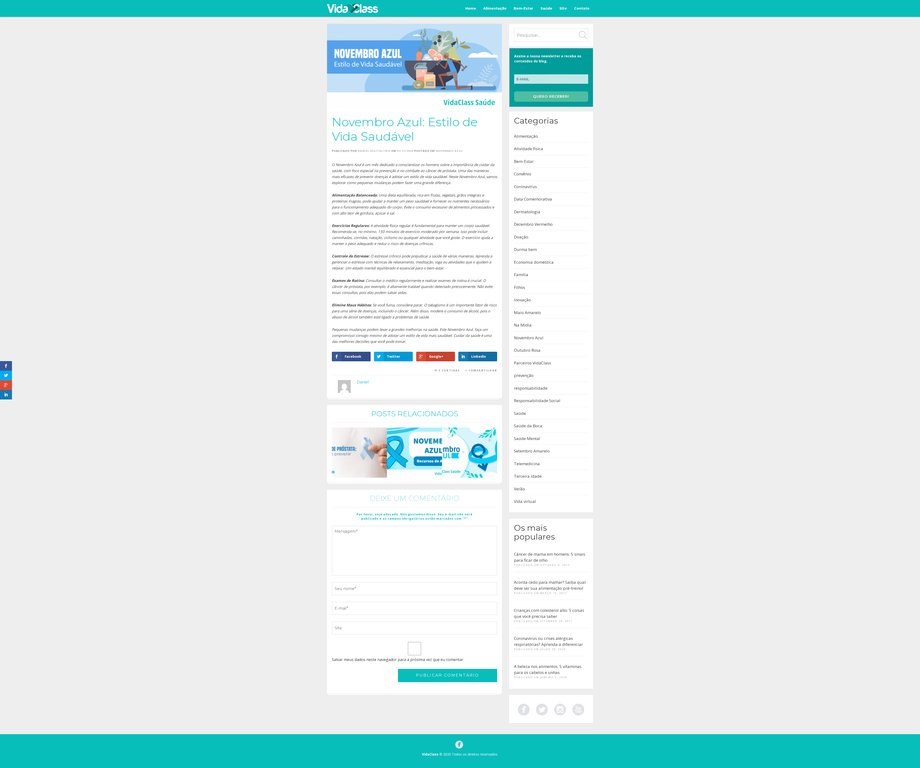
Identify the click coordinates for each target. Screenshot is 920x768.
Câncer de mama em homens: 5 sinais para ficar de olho (549, 557)
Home (470, 8)
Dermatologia (527, 211)
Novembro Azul (449, 151)
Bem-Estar (523, 8)
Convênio (522, 174)
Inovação (522, 300)
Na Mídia (523, 325)
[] (542, 709)
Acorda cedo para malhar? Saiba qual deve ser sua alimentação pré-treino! (550, 585)
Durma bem (525, 249)
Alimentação (494, 8)
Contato (581, 8)
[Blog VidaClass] (352, 8)
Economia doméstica (534, 262)
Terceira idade (528, 476)
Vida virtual (525, 501)
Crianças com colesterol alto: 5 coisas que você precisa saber (549, 613)
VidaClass (430, 754)
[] (560, 709)
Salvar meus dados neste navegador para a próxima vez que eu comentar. (398, 659)
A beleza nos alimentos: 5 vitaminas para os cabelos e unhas (547, 669)
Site (563, 8)
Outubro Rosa (527, 350)
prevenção (524, 375)
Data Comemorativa (533, 199)
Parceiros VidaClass (532, 363)
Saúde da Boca (528, 426)
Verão (519, 489)
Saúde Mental (527, 438)
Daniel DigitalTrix (374, 151)
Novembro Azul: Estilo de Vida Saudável (404, 129)
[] (578, 709)
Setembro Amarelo (532, 451)
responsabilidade (530, 388)
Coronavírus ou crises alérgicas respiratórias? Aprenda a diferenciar (548, 641)
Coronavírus (525, 186)
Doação (521, 237)
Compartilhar (483, 370)
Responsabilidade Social (537, 400)
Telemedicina (527, 463)
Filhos (519, 287)
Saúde (546, 8)
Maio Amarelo (527, 312)
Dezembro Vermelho (533, 224)
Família (521, 274)
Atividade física (528, 148)
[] (524, 709)
